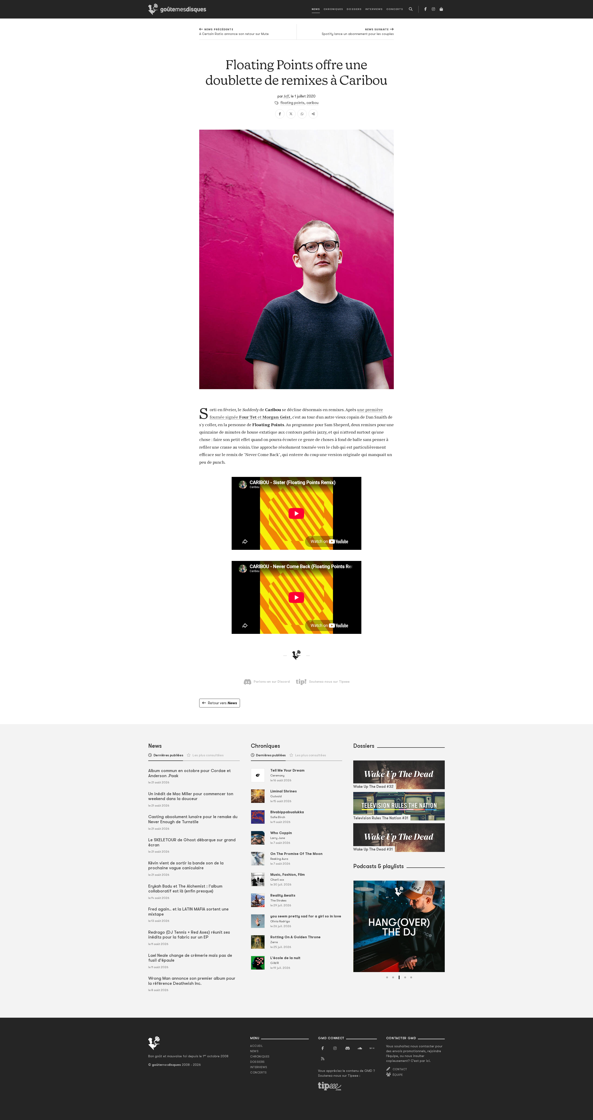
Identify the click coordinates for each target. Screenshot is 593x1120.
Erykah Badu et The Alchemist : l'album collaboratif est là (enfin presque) (185, 889)
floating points (292, 103)
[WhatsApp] (302, 114)
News (316, 9)
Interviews (374, 9)
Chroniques (333, 9)
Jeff (286, 96)
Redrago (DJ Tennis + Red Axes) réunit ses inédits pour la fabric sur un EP (189, 935)
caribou (312, 103)
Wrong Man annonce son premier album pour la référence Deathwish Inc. (191, 981)
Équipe (398, 1074)
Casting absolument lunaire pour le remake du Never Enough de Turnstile (192, 819)
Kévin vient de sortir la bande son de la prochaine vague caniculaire (186, 865)
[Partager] (313, 114)
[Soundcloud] (359, 1048)
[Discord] (347, 1048)
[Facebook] (425, 9)
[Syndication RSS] (322, 1059)
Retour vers (222, 703)
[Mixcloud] (372, 1048)
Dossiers (354, 9)
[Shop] (441, 9)
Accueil (256, 1046)
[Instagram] (433, 9)
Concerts (394, 9)
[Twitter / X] (291, 114)
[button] (387, 977)
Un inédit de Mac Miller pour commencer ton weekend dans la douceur (190, 796)
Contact (400, 1069)
